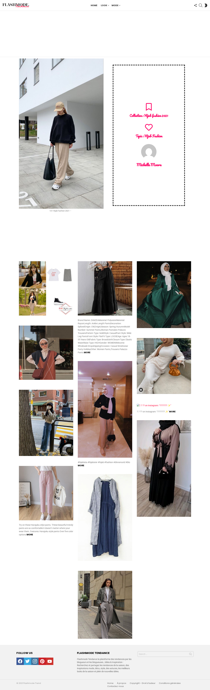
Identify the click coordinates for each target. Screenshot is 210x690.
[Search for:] (166, 654)
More (87, 352)
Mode (115, 5)
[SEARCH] (200, 5)
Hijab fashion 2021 (156, 115)
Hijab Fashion (153, 136)
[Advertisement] (105, 33)
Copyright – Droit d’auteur (142, 683)
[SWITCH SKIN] (206, 5)
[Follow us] (195, 5)
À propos (121, 683)
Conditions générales (170, 683)
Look (104, 5)
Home (94, 5)
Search (190, 654)
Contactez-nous (115, 686)
